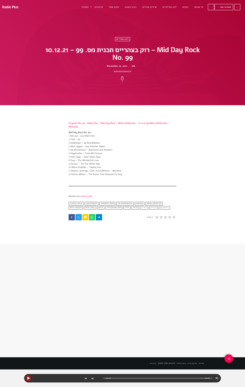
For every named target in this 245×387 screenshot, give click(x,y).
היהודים (153, 208)
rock (100, 208)
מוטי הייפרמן (86, 196)
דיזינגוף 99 (164, 208)
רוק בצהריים (122, 39)
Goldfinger (91, 203)
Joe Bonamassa (125, 203)
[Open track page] (100, 378)
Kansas (139, 203)
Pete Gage (90, 208)
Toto (135, 208)
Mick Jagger (76, 208)
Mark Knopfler (154, 203)
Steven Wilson (114, 208)
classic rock (76, 203)
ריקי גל (144, 208)
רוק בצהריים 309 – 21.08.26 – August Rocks (93, 314)
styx (127, 208)
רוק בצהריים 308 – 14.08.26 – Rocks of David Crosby (148, 314)
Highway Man (107, 203)
